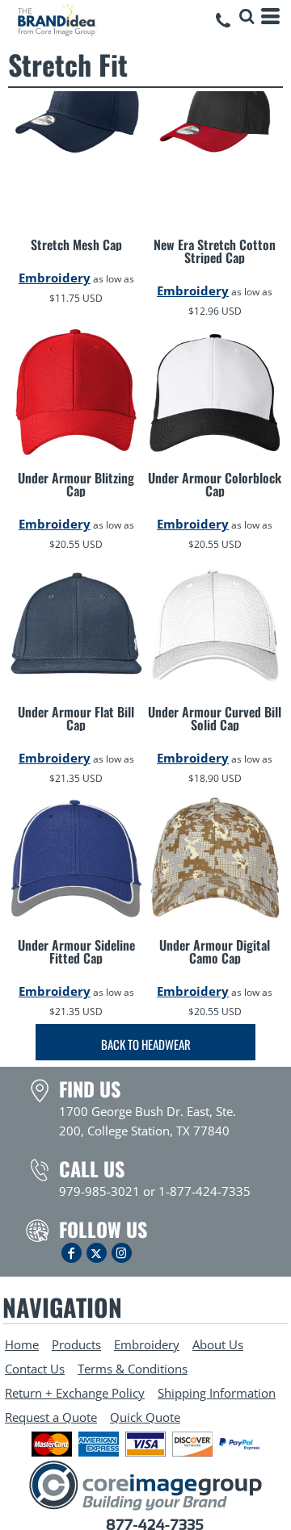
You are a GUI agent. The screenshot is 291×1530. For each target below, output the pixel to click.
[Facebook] (71, 1253)
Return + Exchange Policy (75, 1393)
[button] (246, 16)
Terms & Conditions (133, 1369)
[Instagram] (122, 1253)
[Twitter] (96, 1253)
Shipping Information (217, 1393)
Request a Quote (51, 1417)
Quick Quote (145, 1417)
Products (76, 1344)
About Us (217, 1344)
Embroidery (55, 278)
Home (22, 1344)
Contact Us (35, 1369)
